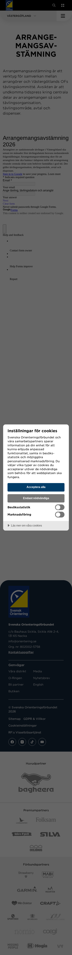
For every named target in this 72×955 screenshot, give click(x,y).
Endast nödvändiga (36, 498)
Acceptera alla (36, 487)
